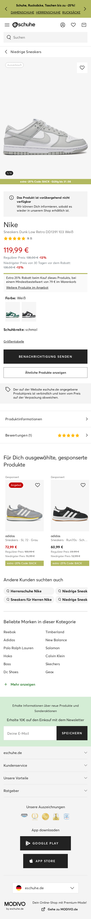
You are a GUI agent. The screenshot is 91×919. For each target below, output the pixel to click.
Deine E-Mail (18, 733)
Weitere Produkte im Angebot (27, 288)
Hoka (8, 656)
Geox (50, 672)
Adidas (9, 640)
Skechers (53, 664)
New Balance (56, 640)
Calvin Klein (55, 656)
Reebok (10, 632)
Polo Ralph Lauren (18, 648)
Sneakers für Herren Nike (31, 599)
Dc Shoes (11, 672)
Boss (7, 664)
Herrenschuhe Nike (26, 591)
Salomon (53, 648)
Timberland (55, 632)
